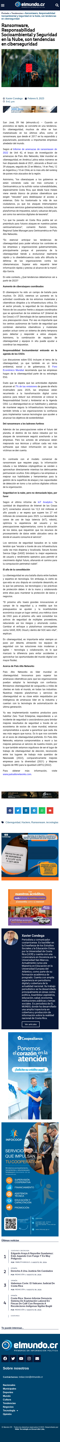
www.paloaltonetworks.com (17, 774)
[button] (3, 5)
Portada (5, 13)
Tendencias (17, 13)
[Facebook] (5, 1358)
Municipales (9, 1388)
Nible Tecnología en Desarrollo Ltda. (30, 1429)
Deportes (8, 1392)
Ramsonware (38, 822)
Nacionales (9, 1385)
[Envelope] (37, 1358)
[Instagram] (29, 1358)
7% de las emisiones (26, 386)
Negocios (8, 1407)
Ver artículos (31, 1024)
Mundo (7, 1396)
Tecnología (9, 1410)
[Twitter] (13, 1358)
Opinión (7, 1414)
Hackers (26, 822)
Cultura (7, 1399)
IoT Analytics (45, 502)
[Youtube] (21, 1358)
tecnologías (52, 822)
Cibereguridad (13, 822)
